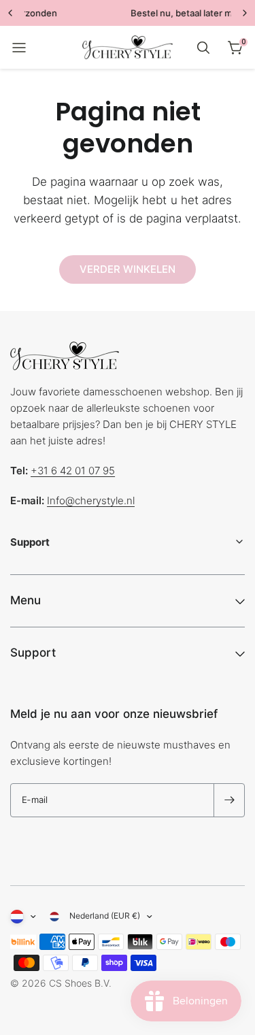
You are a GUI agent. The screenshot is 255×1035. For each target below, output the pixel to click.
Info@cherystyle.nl (91, 500)
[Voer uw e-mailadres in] (229, 800)
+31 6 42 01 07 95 (73, 470)
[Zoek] (203, 47)
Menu (25, 600)
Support (33, 652)
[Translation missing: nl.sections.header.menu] (19, 47)
